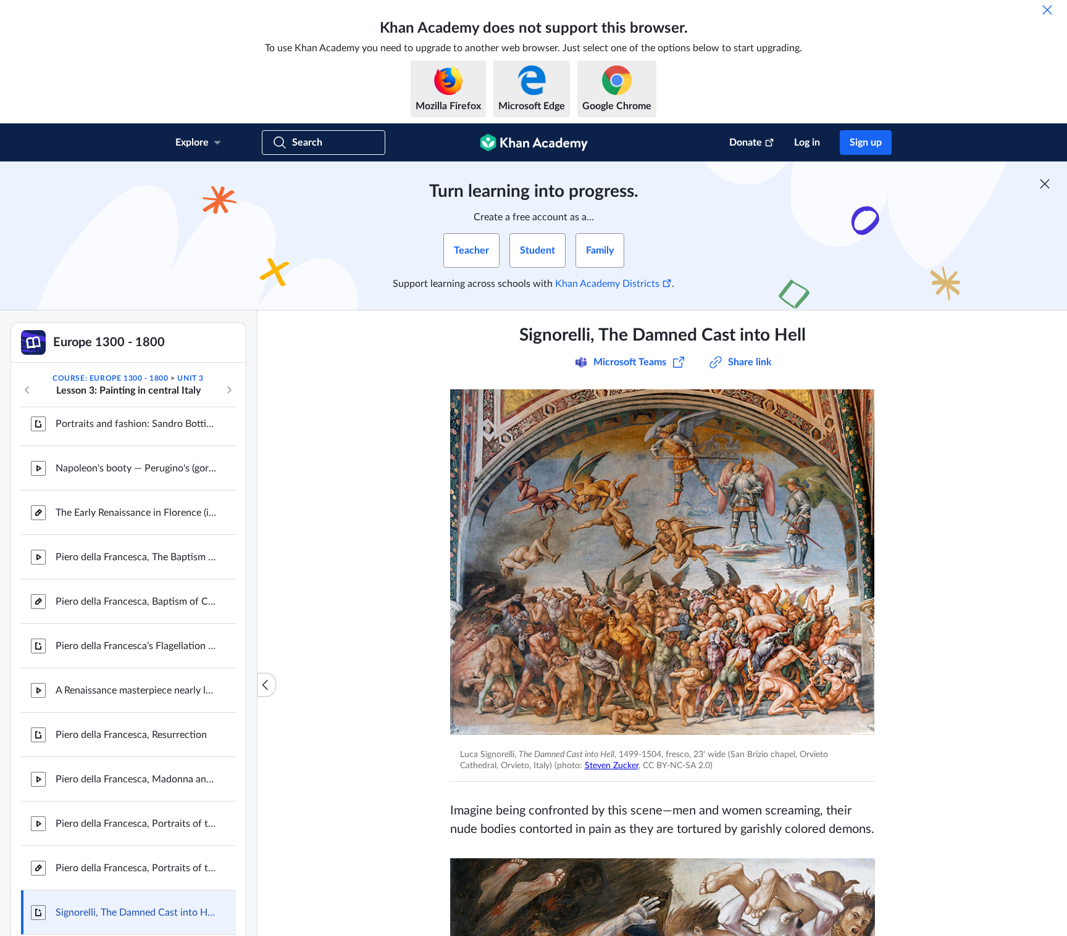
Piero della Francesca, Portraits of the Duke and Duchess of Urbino (136, 930)
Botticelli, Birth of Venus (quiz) (121, 441)
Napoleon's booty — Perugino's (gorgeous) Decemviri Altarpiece (136, 574)
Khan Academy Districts (607, 284)
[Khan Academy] (534, 142)
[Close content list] (267, 685)
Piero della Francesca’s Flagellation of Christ (136, 752)
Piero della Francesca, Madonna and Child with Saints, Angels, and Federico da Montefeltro (136, 885)
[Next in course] (229, 390)
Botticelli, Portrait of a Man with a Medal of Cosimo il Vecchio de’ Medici (136, 486)
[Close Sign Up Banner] (1044, 184)
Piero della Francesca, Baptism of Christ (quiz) (136, 708)
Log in (807, 142)
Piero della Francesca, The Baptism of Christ (136, 663)
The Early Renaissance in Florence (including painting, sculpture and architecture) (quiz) (136, 619)
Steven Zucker (611, 765)
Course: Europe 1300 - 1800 (110, 378)
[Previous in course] (27, 390)
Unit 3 (190, 378)
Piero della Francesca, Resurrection (131, 841)
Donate (745, 142)
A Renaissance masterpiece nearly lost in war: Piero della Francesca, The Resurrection (136, 796)
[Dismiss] (1047, 10)
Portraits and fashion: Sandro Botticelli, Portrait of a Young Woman (136, 530)
